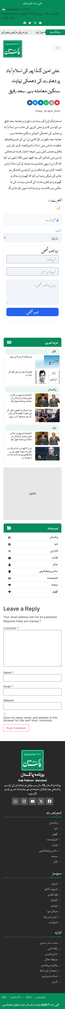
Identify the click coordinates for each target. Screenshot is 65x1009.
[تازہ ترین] (9, 551)
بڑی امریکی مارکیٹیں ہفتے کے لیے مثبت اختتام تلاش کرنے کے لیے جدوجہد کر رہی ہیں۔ (19, 413)
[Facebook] (24, 23)
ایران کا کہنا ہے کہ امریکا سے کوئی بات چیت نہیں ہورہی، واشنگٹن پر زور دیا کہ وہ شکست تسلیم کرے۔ (19, 453)
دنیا (54, 428)
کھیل (55, 592)
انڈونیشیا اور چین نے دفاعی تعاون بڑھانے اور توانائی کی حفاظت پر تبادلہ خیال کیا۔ (21, 398)
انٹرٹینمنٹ (52, 578)
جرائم (55, 564)
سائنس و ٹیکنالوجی (48, 571)
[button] (30, 102)
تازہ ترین (54, 551)
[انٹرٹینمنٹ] (9, 578)
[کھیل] (9, 591)
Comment (11, 628)
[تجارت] (9, 558)
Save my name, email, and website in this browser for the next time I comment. (30, 719)
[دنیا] (9, 544)
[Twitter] (30, 23)
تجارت (55, 558)
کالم (54, 352)
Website (8, 700)
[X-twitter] (41, 801)
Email (8, 686)
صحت (54, 585)
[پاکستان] (9, 537)
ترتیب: (58, 230)
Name (8, 672)
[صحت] (9, 585)
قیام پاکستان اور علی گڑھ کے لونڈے (20, 373)
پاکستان (52, 390)
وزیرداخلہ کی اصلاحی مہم (21, 357)
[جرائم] (9, 564)
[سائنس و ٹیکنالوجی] (9, 571)
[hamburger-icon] (58, 47)
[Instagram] (35, 23)
